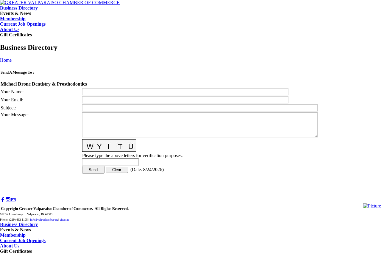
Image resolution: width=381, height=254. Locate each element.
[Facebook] (2, 199)
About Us (9, 29)
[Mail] (13, 199)
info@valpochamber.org (44, 219)
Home (6, 60)
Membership (13, 18)
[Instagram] (8, 199)
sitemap (64, 219)
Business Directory (19, 7)
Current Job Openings (23, 24)
